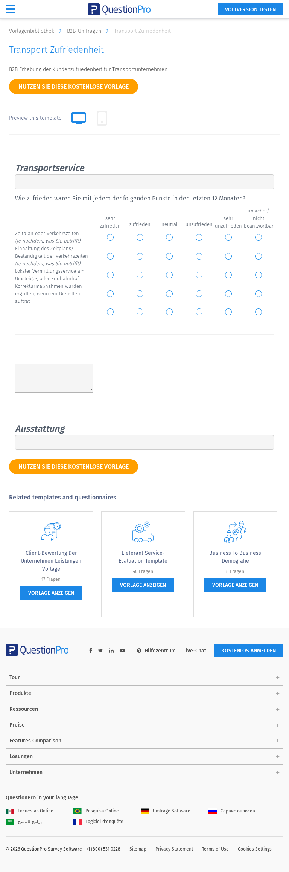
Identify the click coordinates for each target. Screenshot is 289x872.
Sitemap (137, 849)
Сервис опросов (238, 811)
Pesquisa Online (102, 811)
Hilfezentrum (160, 651)
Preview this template (35, 118)
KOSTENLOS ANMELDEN (248, 651)
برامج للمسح (30, 821)
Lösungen (21, 756)
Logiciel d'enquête (104, 821)
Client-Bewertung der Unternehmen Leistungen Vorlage (51, 561)
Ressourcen (23, 709)
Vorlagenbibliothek (32, 31)
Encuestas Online (35, 811)
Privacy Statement (174, 849)
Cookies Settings (255, 849)
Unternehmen (26, 772)
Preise (17, 725)
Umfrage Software (171, 811)
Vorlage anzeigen (51, 593)
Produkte (20, 693)
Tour (14, 677)
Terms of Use (215, 849)
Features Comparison (35, 741)
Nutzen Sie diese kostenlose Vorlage (73, 86)
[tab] (102, 118)
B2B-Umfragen (85, 31)
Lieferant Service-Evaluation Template (143, 557)
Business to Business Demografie (235, 557)
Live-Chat (194, 651)
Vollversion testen (250, 9)
